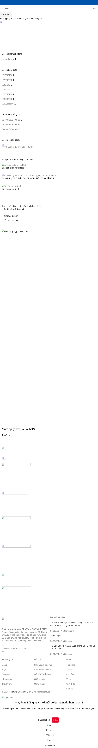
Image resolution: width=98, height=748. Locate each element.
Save (56, 720)
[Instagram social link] (47, 2)
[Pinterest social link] (53, 2)
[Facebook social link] (40, 2)
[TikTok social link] (57, 2)
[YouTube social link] (50, 2)
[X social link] (44, 2)
